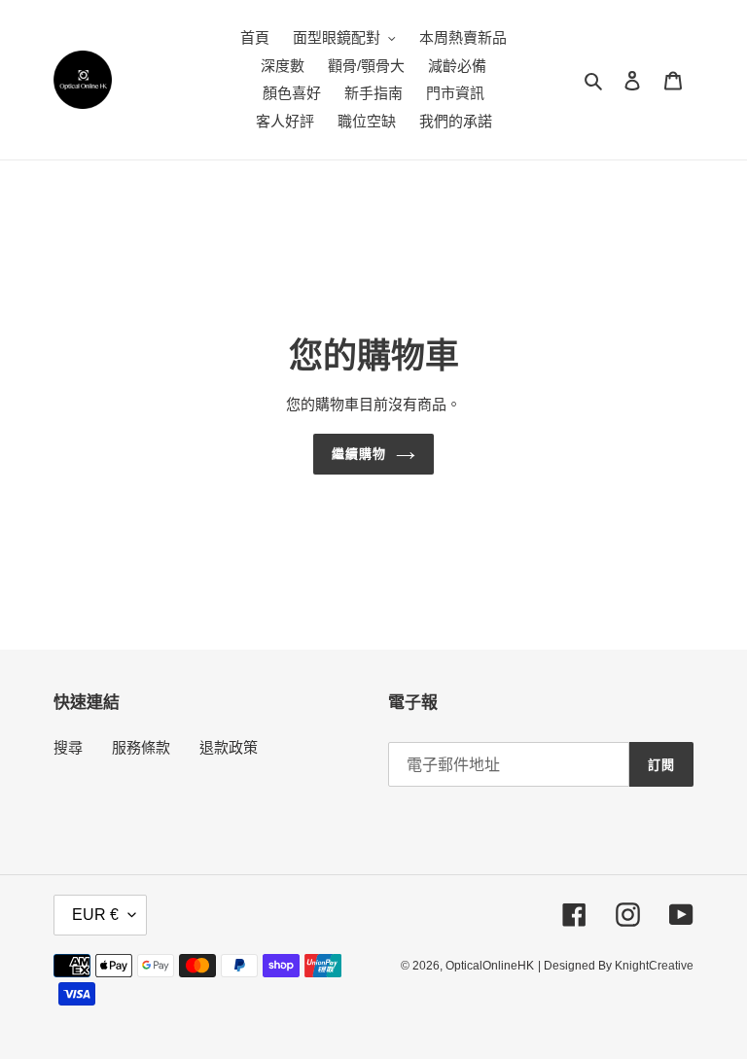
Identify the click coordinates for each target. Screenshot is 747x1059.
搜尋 (68, 747)
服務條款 (141, 747)
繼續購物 (359, 453)
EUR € (95, 914)
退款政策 (228, 747)
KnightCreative (654, 965)
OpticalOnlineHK (489, 965)
